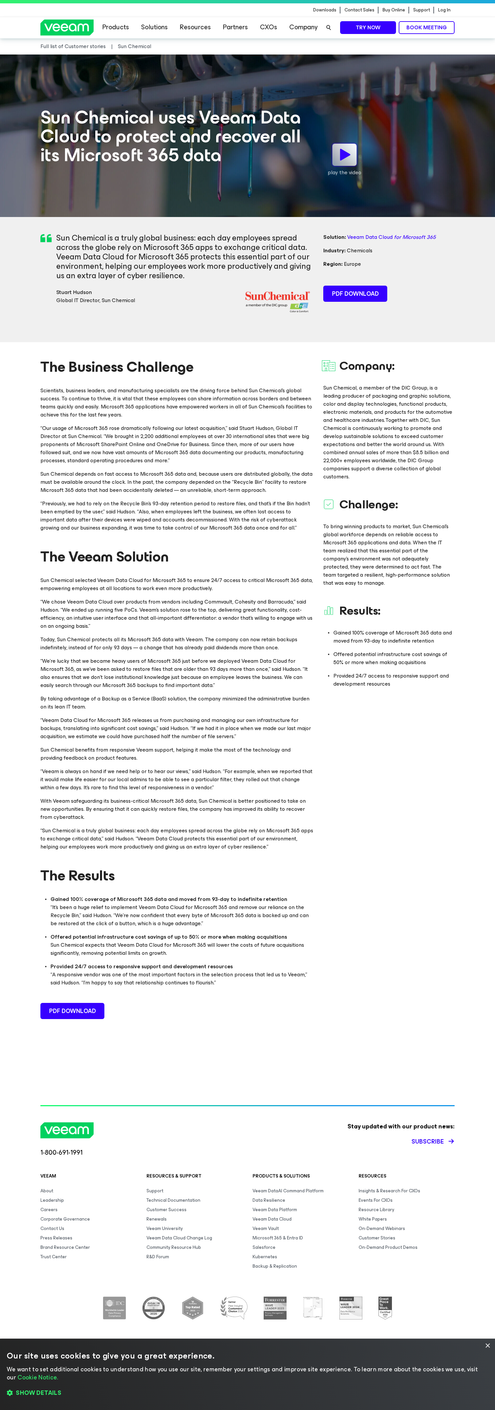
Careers (49, 1210)
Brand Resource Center (65, 1247)
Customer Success (166, 1210)
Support (421, 10)
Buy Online (394, 10)
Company (303, 27)
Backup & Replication (275, 1266)
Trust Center (53, 1257)
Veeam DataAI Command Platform (288, 1191)
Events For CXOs (376, 1200)
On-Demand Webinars (382, 1228)
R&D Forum (157, 1257)
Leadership (52, 1200)
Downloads (324, 10)
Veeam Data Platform (275, 1210)
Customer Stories (377, 1238)
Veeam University (164, 1228)
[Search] (329, 28)
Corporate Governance (65, 1219)
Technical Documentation (173, 1200)
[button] (247, 1393)
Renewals (156, 1219)
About (46, 1191)
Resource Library (376, 1210)
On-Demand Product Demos (388, 1247)
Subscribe (427, 1141)
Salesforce (264, 1247)
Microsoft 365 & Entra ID (278, 1238)
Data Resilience (269, 1200)
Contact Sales (359, 10)
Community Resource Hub (173, 1247)
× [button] (487, 1345)
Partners (235, 27)
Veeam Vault (266, 1228)
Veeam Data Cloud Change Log (179, 1238)
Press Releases (56, 1238)
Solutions (154, 27)
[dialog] (247, 1374)
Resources (195, 27)
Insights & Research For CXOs (389, 1191)
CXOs (268, 27)
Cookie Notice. (38, 1377)
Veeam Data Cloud (391, 237)
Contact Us (52, 1228)
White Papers (373, 1219)
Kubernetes (265, 1257)
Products (115, 27)
